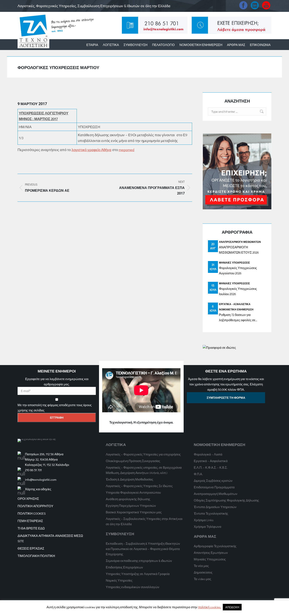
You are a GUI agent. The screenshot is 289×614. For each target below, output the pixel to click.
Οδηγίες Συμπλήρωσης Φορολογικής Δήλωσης (226, 500)
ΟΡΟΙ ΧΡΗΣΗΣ (28, 498)
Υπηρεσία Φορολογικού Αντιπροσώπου (133, 492)
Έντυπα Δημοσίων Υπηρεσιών (215, 507)
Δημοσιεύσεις (203, 572)
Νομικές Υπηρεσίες (119, 580)
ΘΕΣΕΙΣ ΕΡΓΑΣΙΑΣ (31, 548)
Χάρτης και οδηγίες (38, 489)
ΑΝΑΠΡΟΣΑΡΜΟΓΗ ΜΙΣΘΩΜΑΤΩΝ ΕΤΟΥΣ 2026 (239, 249)
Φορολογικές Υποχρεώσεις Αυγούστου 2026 (238, 270)
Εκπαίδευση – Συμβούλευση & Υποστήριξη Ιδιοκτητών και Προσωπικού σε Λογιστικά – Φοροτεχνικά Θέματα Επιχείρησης (143, 548)
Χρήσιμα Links (203, 520)
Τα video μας (202, 579)
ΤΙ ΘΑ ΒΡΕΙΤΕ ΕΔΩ (31, 528)
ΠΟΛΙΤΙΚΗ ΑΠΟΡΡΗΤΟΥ (35, 506)
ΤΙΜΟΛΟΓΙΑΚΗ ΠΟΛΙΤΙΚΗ (36, 556)
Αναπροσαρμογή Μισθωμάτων (240, 241)
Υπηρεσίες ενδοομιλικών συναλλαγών (132, 587)
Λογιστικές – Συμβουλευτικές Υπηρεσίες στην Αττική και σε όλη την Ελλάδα (144, 521)
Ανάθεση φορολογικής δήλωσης (128, 499)
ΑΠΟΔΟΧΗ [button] (232, 607)
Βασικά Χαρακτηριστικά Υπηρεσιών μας (134, 512)
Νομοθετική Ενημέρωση (236, 309)
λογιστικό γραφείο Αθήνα (91, 149)
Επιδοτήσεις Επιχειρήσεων (124, 567)
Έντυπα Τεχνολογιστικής (211, 513)
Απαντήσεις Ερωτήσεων (211, 552)
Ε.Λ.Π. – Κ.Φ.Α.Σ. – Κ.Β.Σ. (210, 467)
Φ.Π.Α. (198, 474)
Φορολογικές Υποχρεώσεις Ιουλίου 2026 (238, 291)
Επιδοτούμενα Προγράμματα (214, 487)
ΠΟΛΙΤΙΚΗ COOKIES (32, 513)
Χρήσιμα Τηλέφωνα (207, 526)
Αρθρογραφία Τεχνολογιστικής (215, 546)
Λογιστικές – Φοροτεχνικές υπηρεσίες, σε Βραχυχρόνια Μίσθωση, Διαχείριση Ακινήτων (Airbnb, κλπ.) (144, 470)
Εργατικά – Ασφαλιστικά (211, 461)
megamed (126, 149)
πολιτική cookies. (209, 607)
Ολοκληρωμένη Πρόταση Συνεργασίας (133, 461)
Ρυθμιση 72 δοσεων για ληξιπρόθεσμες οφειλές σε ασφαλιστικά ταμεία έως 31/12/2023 (237, 318)
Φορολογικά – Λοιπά (208, 454)
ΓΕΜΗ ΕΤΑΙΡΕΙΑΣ (30, 521)
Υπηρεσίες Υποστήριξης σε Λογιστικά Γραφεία (138, 574)
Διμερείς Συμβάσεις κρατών (213, 480)
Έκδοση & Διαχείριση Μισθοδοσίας (129, 479)
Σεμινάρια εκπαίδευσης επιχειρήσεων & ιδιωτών (139, 560)
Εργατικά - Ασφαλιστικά (234, 304)
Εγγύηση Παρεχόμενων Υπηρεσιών (131, 505)
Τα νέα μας (201, 566)
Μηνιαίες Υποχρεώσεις (234, 262)
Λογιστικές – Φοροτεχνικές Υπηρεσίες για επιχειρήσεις (143, 454)
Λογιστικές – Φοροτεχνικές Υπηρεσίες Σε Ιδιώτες (139, 486)
